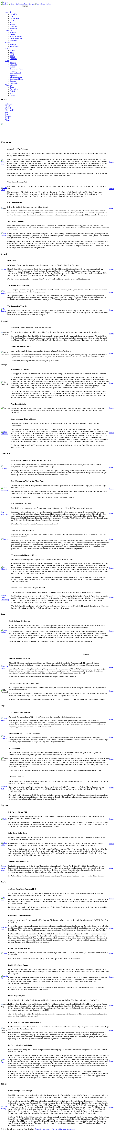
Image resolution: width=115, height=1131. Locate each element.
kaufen (111, 162)
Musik (12, 22)
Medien (12, 67)
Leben (12, 16)
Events (12, 51)
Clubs (12, 55)
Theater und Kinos (16, 69)
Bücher (12, 20)
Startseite (38, 1129)
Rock (7, 118)
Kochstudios (14, 47)
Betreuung (13, 75)
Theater (12, 57)
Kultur (7, 49)
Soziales (13, 81)
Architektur (14, 89)
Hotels (12, 95)
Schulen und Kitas (16, 79)
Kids (7, 61)
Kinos (12, 53)
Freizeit (12, 91)
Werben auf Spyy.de (59, 1129)
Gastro (7, 42)
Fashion (12, 34)
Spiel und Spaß (15, 73)
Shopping (8, 30)
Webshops (13, 40)
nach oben (71, 1129)
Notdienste (14, 83)
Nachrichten (14, 14)
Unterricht (13, 59)
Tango (7, 120)
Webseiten (13, 28)
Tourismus (9, 85)
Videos (12, 24)
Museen (12, 71)
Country (8, 106)
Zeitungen (13, 26)
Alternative (9, 104)
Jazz (6, 112)
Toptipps (13, 32)
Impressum (46, 1129)
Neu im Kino (14, 18)
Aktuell (8, 12)
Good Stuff (9, 110)
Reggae (8, 116)
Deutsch (8, 108)
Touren (12, 87)
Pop (6, 114)
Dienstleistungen (16, 38)
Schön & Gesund (16, 36)
